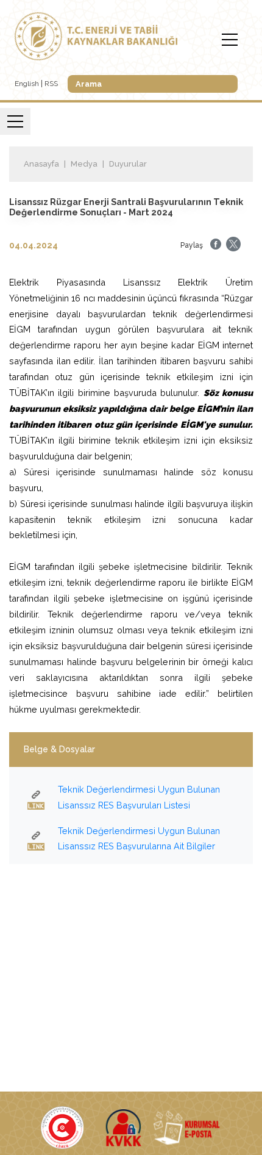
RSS (51, 83)
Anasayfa (41, 163)
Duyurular (128, 163)
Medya (84, 163)
